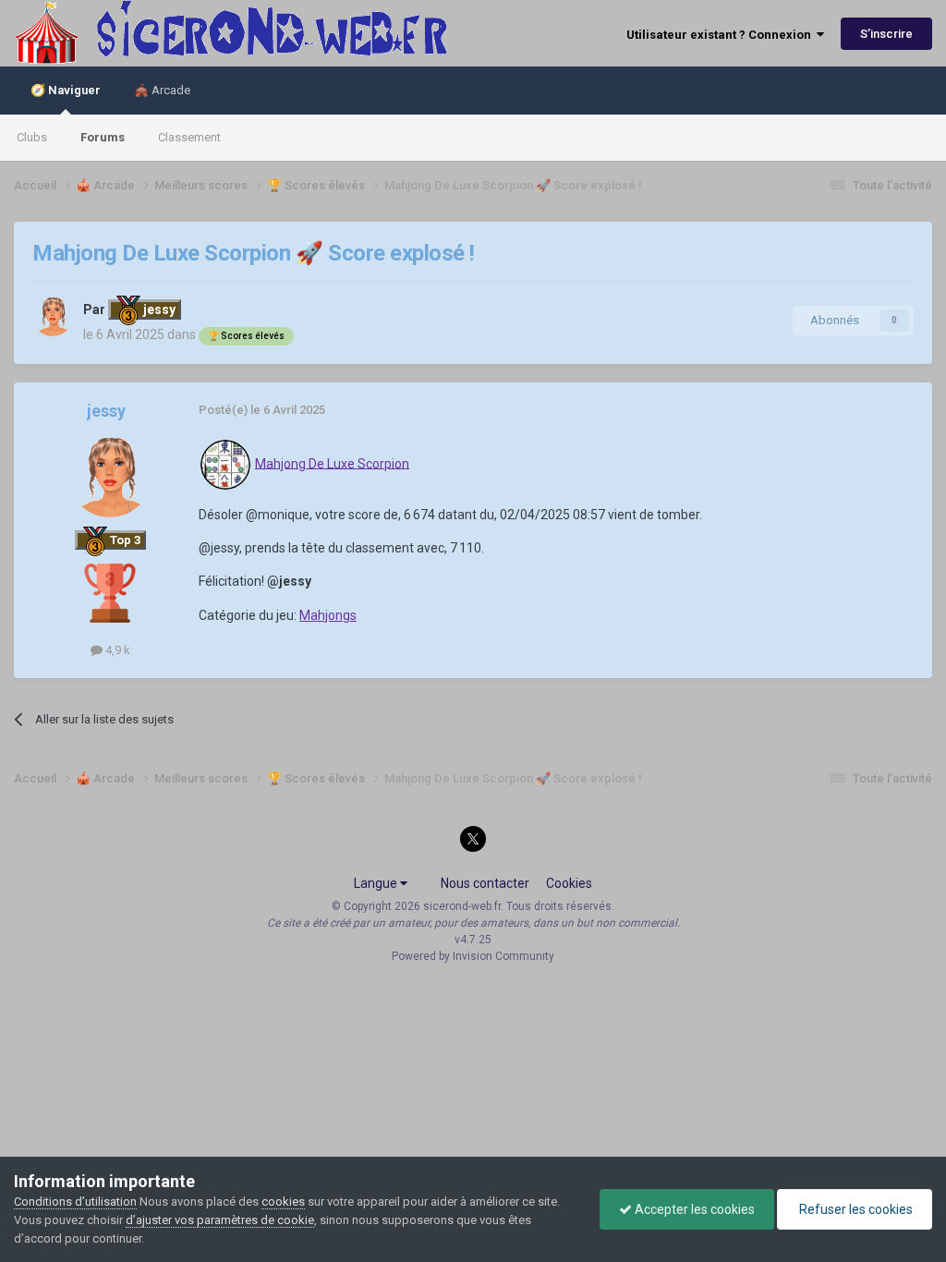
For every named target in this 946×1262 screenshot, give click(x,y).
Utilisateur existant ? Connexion (721, 35)
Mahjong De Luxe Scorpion (332, 462)
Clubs (32, 137)
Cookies (569, 883)
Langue (377, 883)
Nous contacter (485, 883)
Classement (189, 137)
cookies (283, 1201)
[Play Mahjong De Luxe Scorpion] (225, 462)
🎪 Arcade (162, 90)
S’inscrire (886, 34)
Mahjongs (328, 615)
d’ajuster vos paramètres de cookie (220, 1220)
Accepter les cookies (693, 1209)
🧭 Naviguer (65, 90)
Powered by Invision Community (473, 956)
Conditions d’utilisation (75, 1201)
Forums (102, 137)
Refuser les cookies (854, 1209)
